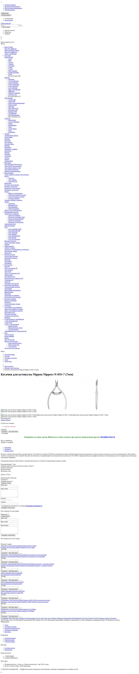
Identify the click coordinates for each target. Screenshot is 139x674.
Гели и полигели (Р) (11, 268)
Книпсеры (8, 183)
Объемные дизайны (11, 149)
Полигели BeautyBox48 (15, 219)
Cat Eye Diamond (13, 122)
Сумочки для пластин (12, 316)
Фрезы (7, 202)
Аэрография (8, 137)
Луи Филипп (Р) (10, 277)
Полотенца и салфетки (12, 295)
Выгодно (4, 645)
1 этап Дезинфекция (11, 321)
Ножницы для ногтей (11, 190)
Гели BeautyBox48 (14, 231)
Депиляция (8, 288)
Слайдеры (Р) (9, 280)
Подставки (8, 261)
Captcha (3, 502)
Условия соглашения (11, 630)
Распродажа (8, 265)
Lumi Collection (13, 86)
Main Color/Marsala (14, 89)
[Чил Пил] (47, 618)
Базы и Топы (9, 47)
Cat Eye (10, 62)
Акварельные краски (11, 135)
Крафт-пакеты (12, 326)
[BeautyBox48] (68, 618)
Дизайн (7, 134)
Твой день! (8, 361)
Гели (6, 227)
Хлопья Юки (9, 161)
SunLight (11, 106)
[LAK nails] (39, 618)
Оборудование (9, 246)
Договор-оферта (10, 10)
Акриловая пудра (10, 224)
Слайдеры (8, 156)
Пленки (7, 152)
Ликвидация (9, 275)
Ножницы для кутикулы (12, 188)
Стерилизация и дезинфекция (14, 319)
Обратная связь (9, 640)
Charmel (10, 64)
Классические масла (14, 343)
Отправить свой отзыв (8, 507)
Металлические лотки (15, 328)
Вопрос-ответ (9, 451)
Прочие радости (10, 254)
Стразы (7, 157)
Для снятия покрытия (11, 169)
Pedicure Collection (14, 93)
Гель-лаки (8, 55)
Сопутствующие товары (12, 243)
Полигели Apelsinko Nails (16, 217)
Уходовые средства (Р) (12, 283)
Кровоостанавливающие (12, 171)
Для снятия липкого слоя (13, 168)
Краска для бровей (11, 300)
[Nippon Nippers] (103, 618)
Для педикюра (9, 334)
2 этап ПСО (8, 322)
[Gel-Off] (84, 618)
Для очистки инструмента (13, 166)
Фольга (7, 159)
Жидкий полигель (10, 241)
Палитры (7, 260)
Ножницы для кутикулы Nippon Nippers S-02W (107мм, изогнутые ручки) (24, 602)
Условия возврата (10, 5)
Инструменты (9, 173)
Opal (9, 130)
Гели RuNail (12, 237)
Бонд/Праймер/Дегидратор (13, 164)
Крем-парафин (9, 336)
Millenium (11, 91)
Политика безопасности (12, 6)
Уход (6, 333)
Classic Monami (13, 83)
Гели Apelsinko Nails (14, 229)
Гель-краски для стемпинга (13, 307)
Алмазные (11, 203)
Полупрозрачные (13, 115)
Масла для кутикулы (11, 341)
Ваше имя (4, 485)
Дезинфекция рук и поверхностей (15, 331)
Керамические (12, 205)
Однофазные (12, 113)
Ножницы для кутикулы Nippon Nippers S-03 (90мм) (17, 611)
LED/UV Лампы (10, 248)
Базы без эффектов (11, 49)
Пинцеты (8, 302)
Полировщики (13, 207)
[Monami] (60, 618)
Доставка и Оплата (11, 358)
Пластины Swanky (10, 314)
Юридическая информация (13, 8)
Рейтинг (3, 498)
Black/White (12, 120)
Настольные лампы (11, 251)
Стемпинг (8, 305)
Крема (7, 338)
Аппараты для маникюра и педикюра (17, 249)
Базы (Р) (7, 266)
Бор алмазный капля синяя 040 (11, 574)
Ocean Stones (12, 129)
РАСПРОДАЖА (10, 354)
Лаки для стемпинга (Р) (12, 273)
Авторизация (9, 18)
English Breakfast (13, 72)
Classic (10, 67)
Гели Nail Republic (14, 236)
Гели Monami (12, 234)
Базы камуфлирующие (12, 50)
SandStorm (11, 132)
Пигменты (8, 151)
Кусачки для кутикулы (12, 185)
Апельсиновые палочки (12, 287)
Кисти (7, 176)
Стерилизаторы (13, 329)
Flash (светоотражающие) (16, 103)
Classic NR (11, 101)
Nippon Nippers (5, 420)
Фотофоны (8, 263)
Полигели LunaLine (14, 220)
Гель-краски (8, 142)
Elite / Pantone (12, 71)
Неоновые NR (12, 110)
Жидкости (8, 163)
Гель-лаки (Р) (9, 270)
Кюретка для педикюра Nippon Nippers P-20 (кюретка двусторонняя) (23, 556)
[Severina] (113, 618)
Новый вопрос (6, 516)
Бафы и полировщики (15, 193)
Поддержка (4, 635)
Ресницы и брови (10, 299)
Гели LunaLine (13, 232)
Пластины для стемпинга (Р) (14, 278)
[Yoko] (90, 618)
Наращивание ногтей (11, 212)
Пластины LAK (10, 312)
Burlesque (11, 79)
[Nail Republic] (30, 618)
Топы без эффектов (11, 52)
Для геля (11, 178)
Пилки (7, 191)
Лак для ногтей (9, 339)
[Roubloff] (77, 618)
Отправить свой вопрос (8, 535)
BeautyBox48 (9, 57)
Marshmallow (12, 125)
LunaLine (7, 118)
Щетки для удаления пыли (13, 210)
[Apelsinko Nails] (6, 618)
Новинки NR (12, 111)
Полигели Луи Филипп (16, 222)
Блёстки (7, 139)
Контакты (8, 632)
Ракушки (7, 154)
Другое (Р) (8, 271)
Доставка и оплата (10, 626)
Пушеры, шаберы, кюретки (13, 200)
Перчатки (8, 294)
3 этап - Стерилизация (12, 324)
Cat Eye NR (12, 100)
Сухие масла (12, 346)
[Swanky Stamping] (18, 618)
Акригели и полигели (12, 214)
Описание (8, 447)
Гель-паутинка (9, 144)
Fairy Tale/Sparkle (13, 84)
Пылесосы (8, 253)
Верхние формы (10, 225)
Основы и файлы (13, 198)
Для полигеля (12, 181)
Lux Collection (12, 88)
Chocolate (11, 66)
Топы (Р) (7, 282)
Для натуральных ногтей (16, 197)
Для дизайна (12, 180)
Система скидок (10, 648)
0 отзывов (5, 433)
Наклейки (8, 147)
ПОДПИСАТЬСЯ (108, 437)
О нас (6, 360)
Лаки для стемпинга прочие (14, 311)
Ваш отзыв (4, 488)
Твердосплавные (13, 208)
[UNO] (95, 618)
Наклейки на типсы (11, 258)
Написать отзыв (6, 483)
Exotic (10, 74)
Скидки (7, 356)
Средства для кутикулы (12, 348)
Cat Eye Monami (13, 81)
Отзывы (8, 449)
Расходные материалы (12, 285)
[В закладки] (1, 413)
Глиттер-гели (12, 94)
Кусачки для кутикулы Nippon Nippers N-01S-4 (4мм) (18, 547)
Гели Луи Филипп (14, 239)
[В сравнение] (21, 553)
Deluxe (10, 123)
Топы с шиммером (10, 54)
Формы (7, 244)
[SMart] (53, 618)
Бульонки (8, 140)
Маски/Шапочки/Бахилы (13, 290)
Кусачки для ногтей (11, 186)
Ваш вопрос (5, 525)
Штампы (7, 317)
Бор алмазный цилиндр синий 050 (12, 593)
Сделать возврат (10, 641)
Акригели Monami (14, 215)
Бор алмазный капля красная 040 (11, 584)
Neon (10, 127)
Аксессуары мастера (11, 256)
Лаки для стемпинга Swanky (14, 309)
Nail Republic (9, 98)
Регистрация (9, 20)
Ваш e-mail (4, 521)
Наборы (7, 146)
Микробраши (9, 292)
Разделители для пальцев (13, 297)
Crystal (10, 69)
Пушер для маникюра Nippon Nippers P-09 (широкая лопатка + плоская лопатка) (27, 565)
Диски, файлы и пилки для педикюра (17, 174)
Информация (5, 622)
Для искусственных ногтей (17, 195)
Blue (9, 60)
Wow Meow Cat (13, 108)
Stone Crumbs (12, 105)
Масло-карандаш (13, 345)
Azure (10, 59)
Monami (7, 77)
